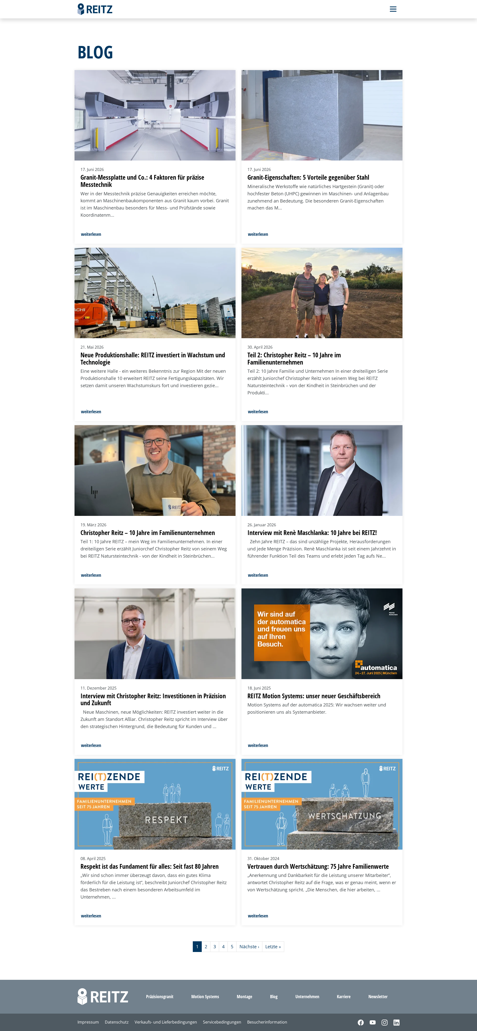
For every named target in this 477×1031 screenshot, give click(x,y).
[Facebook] (358, 1022)
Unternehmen (307, 996)
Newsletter (378, 996)
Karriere (344, 996)
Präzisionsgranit (159, 996)
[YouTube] (370, 1022)
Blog (274, 996)
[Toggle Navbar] (393, 9)
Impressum (88, 1022)
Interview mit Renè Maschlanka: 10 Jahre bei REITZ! (312, 532)
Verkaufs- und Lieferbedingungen (166, 1022)
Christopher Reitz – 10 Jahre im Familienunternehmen (147, 532)
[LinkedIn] (393, 1022)
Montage (244, 996)
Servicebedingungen (222, 1022)
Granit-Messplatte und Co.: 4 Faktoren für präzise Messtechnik (142, 181)
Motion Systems (205, 996)
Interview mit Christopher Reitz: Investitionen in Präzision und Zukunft (153, 699)
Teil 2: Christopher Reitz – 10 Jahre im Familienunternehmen (294, 358)
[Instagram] (382, 1022)
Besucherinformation (267, 1022)
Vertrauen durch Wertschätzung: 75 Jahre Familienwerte (318, 866)
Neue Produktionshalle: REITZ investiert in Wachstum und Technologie (152, 358)
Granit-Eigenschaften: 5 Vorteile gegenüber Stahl (308, 177)
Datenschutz (117, 1022)
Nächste (249, 946)
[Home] (95, 9)
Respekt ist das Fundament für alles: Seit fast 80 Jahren (149, 866)
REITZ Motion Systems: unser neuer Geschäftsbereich (313, 695)
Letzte (273, 946)
